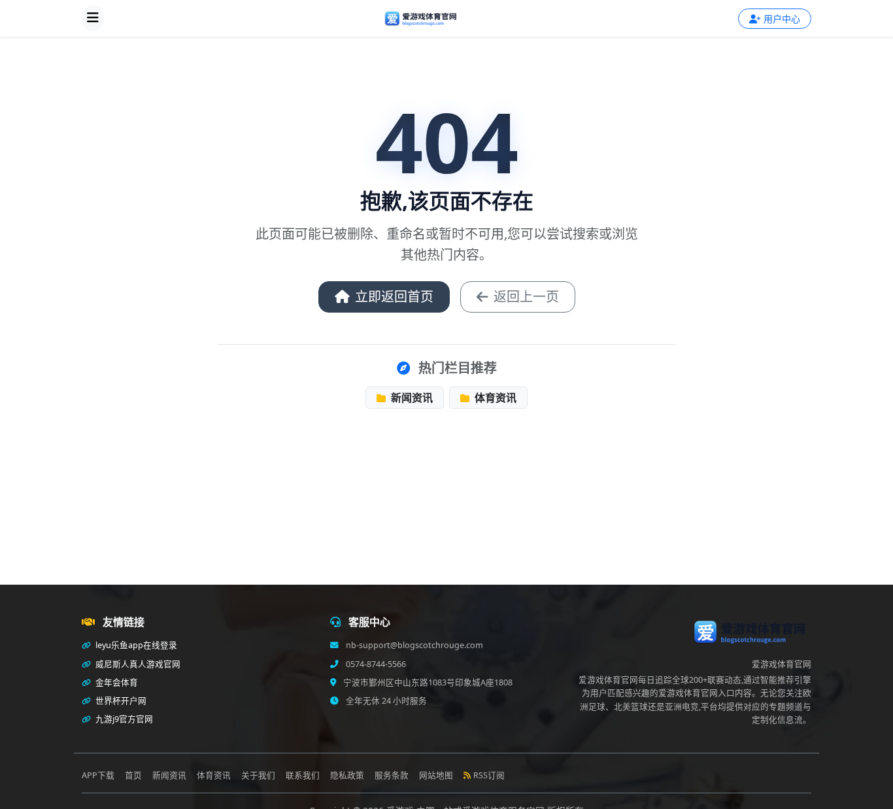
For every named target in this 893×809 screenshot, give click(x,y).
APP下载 (98, 775)
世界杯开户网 (119, 700)
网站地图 (436, 775)
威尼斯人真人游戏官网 (136, 664)
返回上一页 (526, 296)
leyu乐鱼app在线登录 (135, 645)
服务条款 (392, 775)
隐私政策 (347, 775)
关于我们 (258, 775)
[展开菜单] (93, 18)
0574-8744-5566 (375, 664)
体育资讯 (494, 397)
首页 (133, 775)
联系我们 (303, 775)
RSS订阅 (489, 775)
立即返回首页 (394, 296)
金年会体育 (115, 682)
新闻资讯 (410, 397)
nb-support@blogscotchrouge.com (413, 645)
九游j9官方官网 (123, 719)
